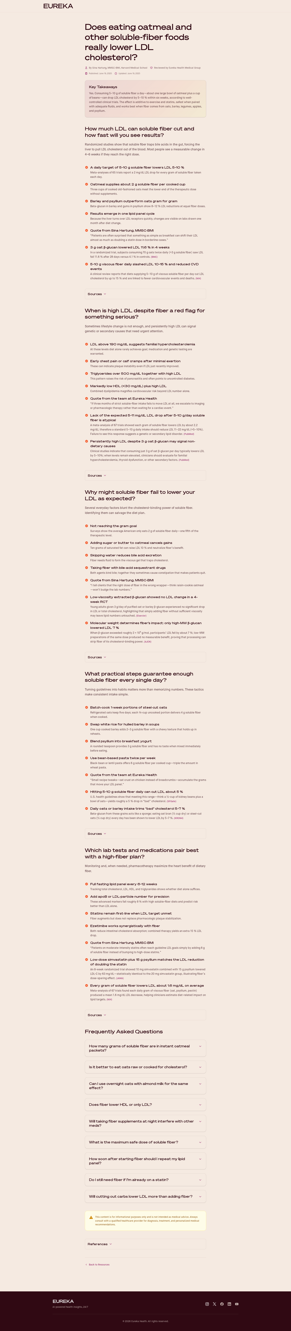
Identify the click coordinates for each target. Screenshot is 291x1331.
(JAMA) (120, 978)
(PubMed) (189, 434)
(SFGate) (171, 801)
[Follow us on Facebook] (222, 1304)
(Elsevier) (141, 615)
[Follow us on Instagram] (207, 1304)
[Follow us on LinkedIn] (229, 1304)
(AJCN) (147, 641)
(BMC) (154, 257)
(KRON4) (178, 818)
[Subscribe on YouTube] (236, 1304)
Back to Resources (99, 1264)
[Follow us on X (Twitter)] (214, 1304)
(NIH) (198, 278)
